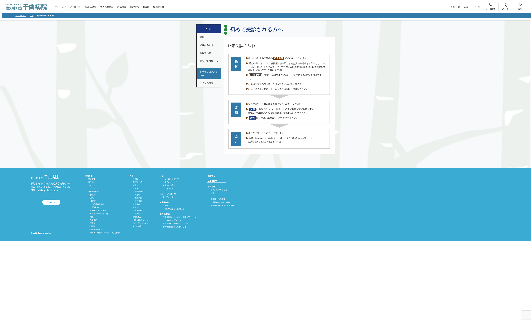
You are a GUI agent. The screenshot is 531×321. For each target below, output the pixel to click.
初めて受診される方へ (209, 74)
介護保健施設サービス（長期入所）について (181, 217)
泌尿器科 (138, 211)
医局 (92, 198)
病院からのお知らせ (219, 190)
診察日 (203, 37)
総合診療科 (139, 192)
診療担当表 (205, 53)
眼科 (136, 207)
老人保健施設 (106, 7)
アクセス (51, 202)
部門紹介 (92, 195)
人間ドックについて (168, 194)
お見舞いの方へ (169, 185)
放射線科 (93, 220)
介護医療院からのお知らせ (173, 209)
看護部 (146, 7)
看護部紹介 (96, 207)
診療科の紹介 (206, 45)
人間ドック (75, 7)
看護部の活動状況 (99, 211)
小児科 (137, 204)
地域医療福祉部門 (97, 230)
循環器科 (138, 198)
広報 (466, 7)
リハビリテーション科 (99, 214)
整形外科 (138, 201)
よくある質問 (206, 83)
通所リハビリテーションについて (176, 223)
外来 (56, 7)
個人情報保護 (93, 192)
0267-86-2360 (44, 187)
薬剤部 (92, 226)
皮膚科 (137, 214)
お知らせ (455, 7)
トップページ (20, 16)
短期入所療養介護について (173, 220)
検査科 (92, 217)
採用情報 (134, 7)
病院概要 (121, 7)
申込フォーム (168, 197)
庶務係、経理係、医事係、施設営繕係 (105, 233)
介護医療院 (90, 7)
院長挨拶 (91, 179)
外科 (136, 188)
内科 (136, 185)
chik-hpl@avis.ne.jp (48, 190)
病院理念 (91, 182)
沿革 (90, 185)
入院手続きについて (171, 179)
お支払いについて (170, 182)
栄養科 (92, 223)
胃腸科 (137, 195)
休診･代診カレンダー (209, 62)
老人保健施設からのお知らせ (174, 227)
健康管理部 (158, 7)
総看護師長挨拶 (98, 204)
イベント (476, 7)
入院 (64, 7)
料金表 (165, 205)
